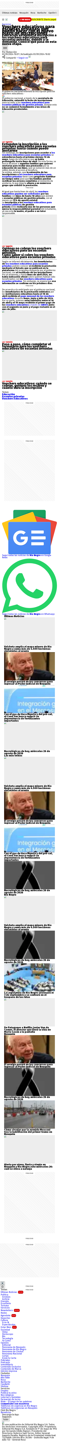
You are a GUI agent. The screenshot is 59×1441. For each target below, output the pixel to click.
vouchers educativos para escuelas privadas (27, 280)
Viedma (4, 1386)
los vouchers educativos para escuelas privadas (28, 153)
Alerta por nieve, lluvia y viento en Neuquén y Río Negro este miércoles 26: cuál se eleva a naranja (28, 1166)
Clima (5, 1332)
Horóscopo (7, 1334)
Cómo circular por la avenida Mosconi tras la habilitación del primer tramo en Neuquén (28, 1132)
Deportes (5, 1318)
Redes (4, 1313)
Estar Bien (8, 1327)
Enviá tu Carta (9, 1358)
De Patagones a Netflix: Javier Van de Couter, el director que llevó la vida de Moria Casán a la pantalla (27, 1029)
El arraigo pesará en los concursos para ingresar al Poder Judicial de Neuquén (28, 682)
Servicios (6, 24)
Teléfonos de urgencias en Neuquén (19, 1408)
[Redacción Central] (5, 46)
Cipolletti (52, 13)
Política (4, 1295)
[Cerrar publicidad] (2, 1283)
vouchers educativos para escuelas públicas (27, 203)
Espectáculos (8, 1325)
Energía (5, 1301)
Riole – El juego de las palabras (16, 1401)
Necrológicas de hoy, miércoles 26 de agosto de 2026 (27, 752)
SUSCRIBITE (44, 19)
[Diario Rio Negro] (3, 1422)
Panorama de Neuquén (13, 1347)
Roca (33, 13)
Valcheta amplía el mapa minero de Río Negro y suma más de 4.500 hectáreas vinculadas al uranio (28, 649)
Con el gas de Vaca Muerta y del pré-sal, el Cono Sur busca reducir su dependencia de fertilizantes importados (28, 717)
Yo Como (6, 1341)
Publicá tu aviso (8, 1393)
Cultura (4, 1320)
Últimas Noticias (12, 1292)
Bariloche (41, 13)
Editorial (6, 1345)
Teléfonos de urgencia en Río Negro (19, 1406)
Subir (6, 1419)
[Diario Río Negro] (6, 19)
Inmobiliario (7, 1365)
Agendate (8, 1315)
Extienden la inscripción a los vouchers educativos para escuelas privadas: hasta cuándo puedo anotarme (29, 147)
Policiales (5, 1360)
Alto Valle (5, 1378)
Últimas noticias (9, 13)
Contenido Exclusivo (11, 1367)
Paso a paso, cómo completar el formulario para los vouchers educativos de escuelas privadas (27, 346)
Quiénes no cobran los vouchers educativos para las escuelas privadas (26, 250)
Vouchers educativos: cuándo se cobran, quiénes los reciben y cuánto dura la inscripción (27, 386)
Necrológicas (7, 1395)
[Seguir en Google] (3, 95)
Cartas (5, 1356)
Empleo (4, 1391)
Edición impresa (9, 1371)
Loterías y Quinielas (11, 1397)
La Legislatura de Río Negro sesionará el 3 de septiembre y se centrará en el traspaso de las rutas (29, 995)
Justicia (5, 1299)
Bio (3, 1336)
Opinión (5, 1343)
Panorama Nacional (12, 1354)
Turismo (5, 1306)
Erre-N (5, 1322)
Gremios (6, 1297)
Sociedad (5, 1330)
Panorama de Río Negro (14, 1349)
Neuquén (24, 13)
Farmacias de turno (10, 1399)
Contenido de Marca (11, 1369)
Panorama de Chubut (12, 1351)
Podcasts (5, 1362)
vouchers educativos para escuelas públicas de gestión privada (26, 103)
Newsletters (10, 1310)
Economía (6, 1303)
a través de (26, 305)
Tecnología (7, 1338)
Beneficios (6, 1412)
